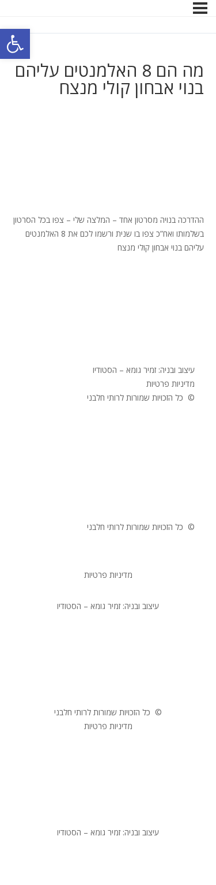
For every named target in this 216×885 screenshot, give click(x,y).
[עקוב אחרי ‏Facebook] (185, 349)
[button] (15, 44)
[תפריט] (200, 8)
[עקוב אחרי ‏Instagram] (139, 349)
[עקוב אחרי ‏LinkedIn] (116, 349)
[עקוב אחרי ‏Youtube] (162, 349)
